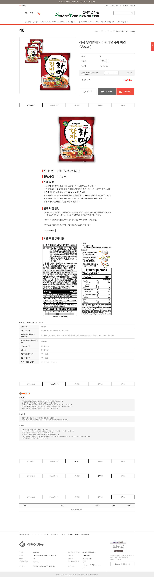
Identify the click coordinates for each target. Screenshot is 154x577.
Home (96, 31)
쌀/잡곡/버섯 (83, 22)
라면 (108, 31)
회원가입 (112, 5)
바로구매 (127, 92)
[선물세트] (45, 22)
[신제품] (28, 22)
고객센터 (132, 5)
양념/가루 (61, 22)
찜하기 (89, 92)
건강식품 (103, 22)
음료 (97, 22)
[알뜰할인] (36, 22)
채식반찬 (53, 22)
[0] (38, 12)
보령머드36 (125, 22)
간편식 (91, 22)
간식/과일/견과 (72, 22)
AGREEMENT (58, 534)
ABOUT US (25, 534)
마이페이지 (125, 5)
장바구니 (118, 5)
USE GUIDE (42, 534)
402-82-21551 (37, 562)
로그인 (106, 5)
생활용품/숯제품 (113, 22)
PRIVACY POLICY (79, 534)
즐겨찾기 (23, 5)
